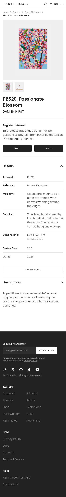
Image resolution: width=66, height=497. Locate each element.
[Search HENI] (45, 4)
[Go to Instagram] (5, 369)
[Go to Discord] (21, 369)
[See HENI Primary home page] (22, 4)
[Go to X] (13, 369)
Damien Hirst (13, 111)
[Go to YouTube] (37, 369)
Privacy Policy (31, 360)
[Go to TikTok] (29, 369)
